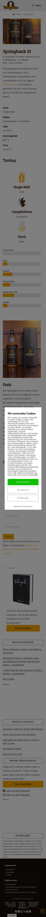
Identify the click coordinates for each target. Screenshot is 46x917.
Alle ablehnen (23, 490)
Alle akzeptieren (23, 482)
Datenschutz (18, 506)
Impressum (28, 506)
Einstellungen (23, 498)
